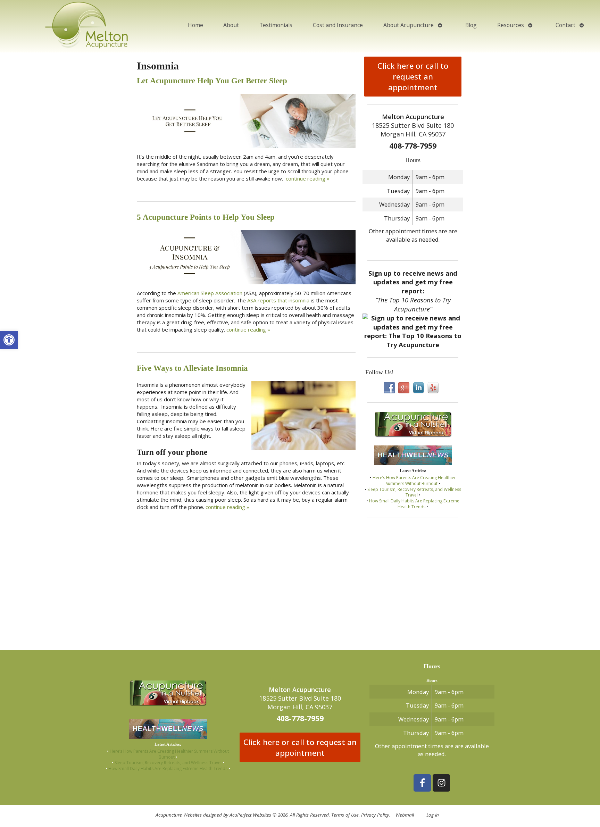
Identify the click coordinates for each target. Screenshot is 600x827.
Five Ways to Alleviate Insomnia (192, 368)
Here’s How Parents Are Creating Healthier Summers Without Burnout (414, 480)
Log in (432, 815)
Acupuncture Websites (179, 815)
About (231, 25)
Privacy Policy (375, 815)
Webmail (404, 815)
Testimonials (275, 25)
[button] (9, 340)
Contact (565, 25)
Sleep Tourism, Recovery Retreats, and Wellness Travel (414, 492)
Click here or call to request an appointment (412, 76)
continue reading (308, 178)
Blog (471, 25)
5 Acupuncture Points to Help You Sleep (206, 217)
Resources (510, 25)
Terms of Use (345, 815)
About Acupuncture (408, 25)
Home (195, 25)
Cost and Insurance (338, 25)
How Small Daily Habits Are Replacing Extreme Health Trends (414, 504)
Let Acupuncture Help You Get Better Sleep (212, 80)
